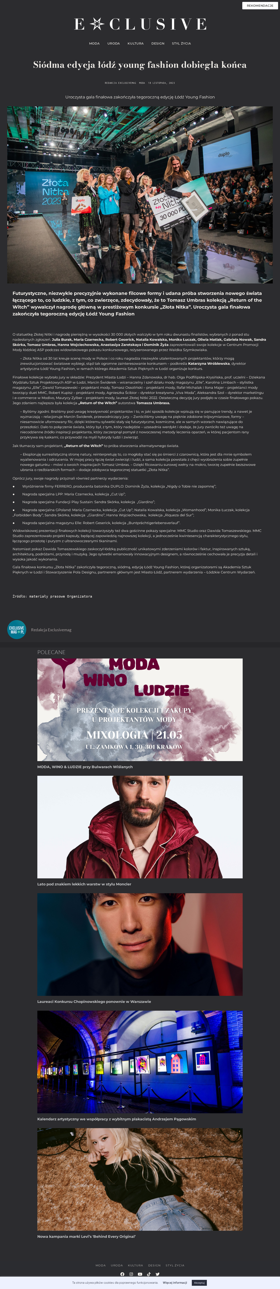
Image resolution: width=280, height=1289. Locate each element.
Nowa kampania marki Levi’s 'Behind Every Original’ (86, 1236)
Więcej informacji (175, 1282)
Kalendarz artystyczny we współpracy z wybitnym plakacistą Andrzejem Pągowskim (116, 1119)
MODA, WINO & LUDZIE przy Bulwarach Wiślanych (85, 767)
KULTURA (136, 43)
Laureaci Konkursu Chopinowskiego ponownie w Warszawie (94, 1001)
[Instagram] (131, 1274)
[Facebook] (122, 1274)
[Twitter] (157, 1274)
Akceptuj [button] (199, 1282)
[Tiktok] (148, 1274)
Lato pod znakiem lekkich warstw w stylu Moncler (84, 884)
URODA (113, 43)
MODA (94, 43)
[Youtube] (140, 1274)
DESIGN (157, 43)
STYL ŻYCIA (181, 43)
